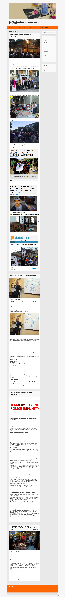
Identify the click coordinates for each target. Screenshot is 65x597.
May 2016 (45, 46)
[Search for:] (49, 32)
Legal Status (18, 27)
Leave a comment (36, 37)
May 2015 (45, 55)
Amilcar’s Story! (11, 27)
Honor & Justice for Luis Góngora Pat (15, 426)
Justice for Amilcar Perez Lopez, (31, 425)
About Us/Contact (41, 27)
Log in (44, 70)
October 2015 (45, 51)
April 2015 (45, 57)
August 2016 (45, 42)
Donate (30, 27)
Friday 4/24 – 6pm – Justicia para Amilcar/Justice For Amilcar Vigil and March (24, 527)
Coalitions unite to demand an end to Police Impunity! (21, 393)
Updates (34, 27)
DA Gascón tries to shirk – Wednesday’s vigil (23, 275)
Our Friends (47, 27)
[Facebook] (9, 588)
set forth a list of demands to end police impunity (24, 422)
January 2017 (45, 40)
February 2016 (45, 49)
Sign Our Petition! (25, 27)
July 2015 (44, 53)
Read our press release (13, 66)
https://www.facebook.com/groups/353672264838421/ (18, 579)
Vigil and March (26, 551)
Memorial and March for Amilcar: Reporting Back (20, 35)
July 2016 (44, 44)
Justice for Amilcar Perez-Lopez (24, 22)
